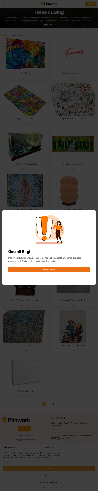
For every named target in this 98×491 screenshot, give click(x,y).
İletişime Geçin (49, 269)
